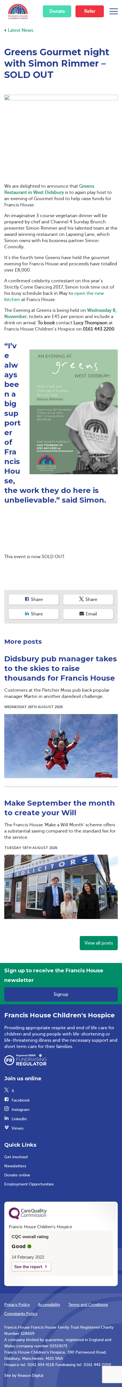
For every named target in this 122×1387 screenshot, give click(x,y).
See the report (28, 1266)
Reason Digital (30, 1375)
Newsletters (15, 1166)
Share (36, 599)
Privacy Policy (17, 1305)
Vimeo (18, 1128)
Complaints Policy (20, 1314)
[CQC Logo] (28, 1218)
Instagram (21, 1110)
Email (91, 614)
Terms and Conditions (88, 1305)
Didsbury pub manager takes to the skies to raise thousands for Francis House (60, 668)
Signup (61, 994)
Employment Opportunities (29, 1184)
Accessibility (49, 1305)
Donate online (17, 1175)
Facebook (21, 1100)
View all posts (99, 943)
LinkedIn (19, 1119)
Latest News (20, 30)
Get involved (16, 1157)
